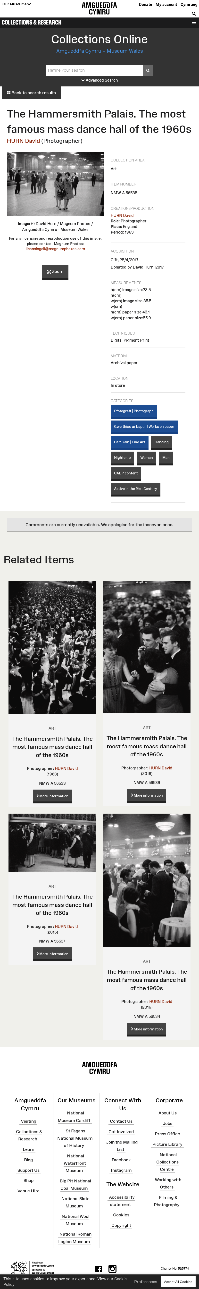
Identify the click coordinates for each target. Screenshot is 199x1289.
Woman (146, 457)
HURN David (23, 140)
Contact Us (121, 1121)
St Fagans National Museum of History (74, 1138)
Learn (28, 1149)
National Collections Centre (167, 1162)
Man (166, 457)
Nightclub (122, 457)
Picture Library (167, 1144)
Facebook (121, 1159)
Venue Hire (28, 1190)
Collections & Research (31, 22)
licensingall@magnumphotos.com (55, 249)
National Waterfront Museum (75, 1163)
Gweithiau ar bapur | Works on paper (144, 426)
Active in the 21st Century (135, 489)
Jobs (167, 1123)
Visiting (28, 1121)
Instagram (121, 1170)
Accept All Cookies (178, 1282)
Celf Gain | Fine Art (129, 442)
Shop (28, 1180)
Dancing (162, 442)
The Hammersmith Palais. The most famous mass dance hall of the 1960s (52, 746)
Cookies (121, 1215)
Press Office (167, 1133)
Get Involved (121, 1131)
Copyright (121, 1225)
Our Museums (14, 4)
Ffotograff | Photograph (134, 411)
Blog (28, 1159)
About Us (167, 1113)
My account (166, 4)
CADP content (126, 473)
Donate (145, 4)
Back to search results (33, 92)
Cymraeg (189, 4)
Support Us (28, 1170)
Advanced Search (101, 80)
